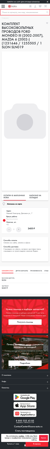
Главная (5, 18)
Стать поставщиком (25, 431)
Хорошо (43, 438)
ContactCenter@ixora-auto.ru (28, 427)
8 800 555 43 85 (25, 421)
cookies (21, 436)
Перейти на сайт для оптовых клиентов (23, 2)
